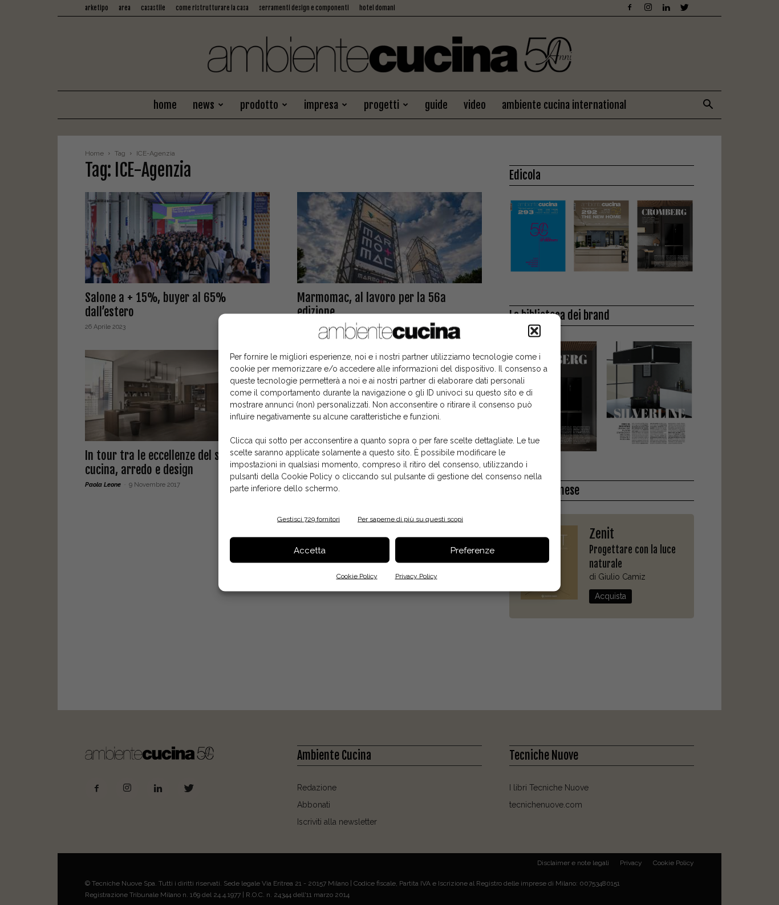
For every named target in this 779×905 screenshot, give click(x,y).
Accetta (310, 550)
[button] (534, 331)
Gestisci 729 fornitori (308, 519)
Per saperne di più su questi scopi (410, 519)
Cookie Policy (357, 576)
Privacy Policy (416, 576)
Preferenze (472, 550)
